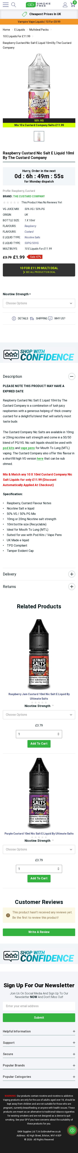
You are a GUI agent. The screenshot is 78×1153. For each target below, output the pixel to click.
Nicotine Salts (32, 237)
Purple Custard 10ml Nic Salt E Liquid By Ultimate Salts (39, 833)
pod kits (8, 448)
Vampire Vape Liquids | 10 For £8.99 (39, 21)
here (40, 458)
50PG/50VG (32, 243)
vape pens (28, 448)
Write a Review (39, 932)
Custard (29, 231)
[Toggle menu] (6, 5)
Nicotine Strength (17, 294)
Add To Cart (39, 743)
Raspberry (30, 226)
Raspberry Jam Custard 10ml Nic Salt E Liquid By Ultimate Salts (39, 696)
